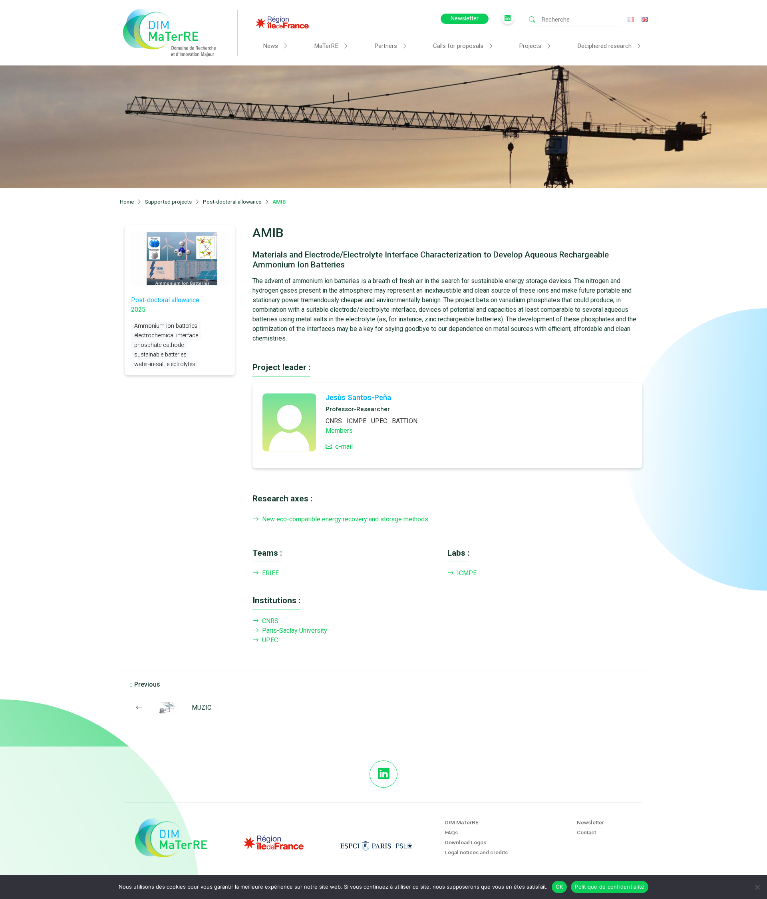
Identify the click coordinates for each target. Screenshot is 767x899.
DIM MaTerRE (462, 822)
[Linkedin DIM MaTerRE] (383, 774)
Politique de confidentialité (609, 886)
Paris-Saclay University (294, 630)
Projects (530, 46)
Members (339, 430)
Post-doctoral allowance (165, 300)
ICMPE (356, 421)
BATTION (404, 421)
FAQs (451, 832)
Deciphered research (604, 46)
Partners (385, 46)
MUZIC (201, 707)
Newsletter (465, 18)
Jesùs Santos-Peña (358, 397)
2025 (138, 309)
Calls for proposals (458, 46)
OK (559, 886)
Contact (586, 832)
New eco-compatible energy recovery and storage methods (345, 519)
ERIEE (270, 573)
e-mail (344, 446)
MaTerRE (326, 46)
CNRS (334, 421)
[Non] (757, 887)
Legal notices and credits (476, 852)
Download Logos (465, 842)
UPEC (379, 421)
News (270, 46)
